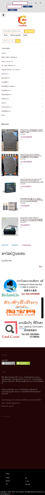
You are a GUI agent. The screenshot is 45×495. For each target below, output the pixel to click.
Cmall (12, 494)
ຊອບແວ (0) (4, 102)
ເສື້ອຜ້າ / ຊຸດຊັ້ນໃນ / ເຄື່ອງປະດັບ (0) (9, 57)
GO (18, 41)
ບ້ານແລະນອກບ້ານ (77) (7, 107)
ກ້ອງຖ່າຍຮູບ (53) (5, 98)
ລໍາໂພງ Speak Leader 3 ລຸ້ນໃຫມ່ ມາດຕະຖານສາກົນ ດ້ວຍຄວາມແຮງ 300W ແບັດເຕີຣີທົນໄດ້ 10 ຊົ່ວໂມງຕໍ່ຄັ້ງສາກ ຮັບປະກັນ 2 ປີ (30, 156)
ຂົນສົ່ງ (25, 35)
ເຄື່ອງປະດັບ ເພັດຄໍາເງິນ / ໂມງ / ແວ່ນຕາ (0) (11, 69)
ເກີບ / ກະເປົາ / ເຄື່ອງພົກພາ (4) (8, 65)
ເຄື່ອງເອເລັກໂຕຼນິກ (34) (6, 94)
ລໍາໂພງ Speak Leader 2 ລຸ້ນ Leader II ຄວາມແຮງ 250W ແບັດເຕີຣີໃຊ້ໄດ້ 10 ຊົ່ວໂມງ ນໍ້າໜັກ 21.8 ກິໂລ (31, 131)
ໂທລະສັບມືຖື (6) (5, 82)
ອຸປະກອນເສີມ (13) (5, 78)
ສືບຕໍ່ (40, 266)
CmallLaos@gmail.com (13, 403)
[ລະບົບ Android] (23, 363)
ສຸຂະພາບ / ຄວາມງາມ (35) (7, 61)
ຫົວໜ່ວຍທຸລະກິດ (15, 35)
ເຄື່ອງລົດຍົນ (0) (5, 73)
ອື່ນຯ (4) (3, 115)
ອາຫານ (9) (4, 53)
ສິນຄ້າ (6, 35)
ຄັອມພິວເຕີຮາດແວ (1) (6, 90)
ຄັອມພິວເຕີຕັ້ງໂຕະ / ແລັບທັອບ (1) (8, 86)
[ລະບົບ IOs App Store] (8, 363)
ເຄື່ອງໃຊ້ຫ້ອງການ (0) (6, 111)
